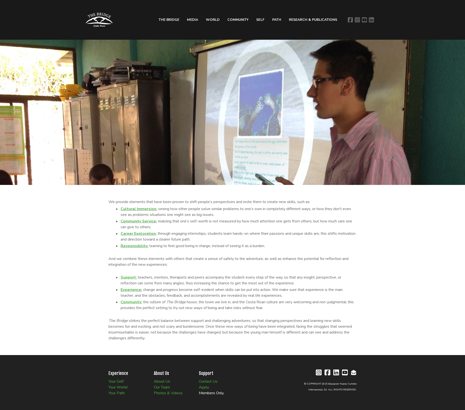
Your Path (116, 393)
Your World (117, 387)
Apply (204, 387)
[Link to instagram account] (357, 20)
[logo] (99, 20)
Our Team (162, 387)
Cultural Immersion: (139, 209)
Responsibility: (134, 246)
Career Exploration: (139, 233)
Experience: (131, 289)
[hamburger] (121, 9)
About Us (162, 381)
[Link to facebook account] (350, 20)
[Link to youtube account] (364, 20)
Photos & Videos (168, 393)
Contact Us (208, 381)
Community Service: (139, 221)
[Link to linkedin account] (371, 20)
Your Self (116, 381)
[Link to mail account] (353, 372)
